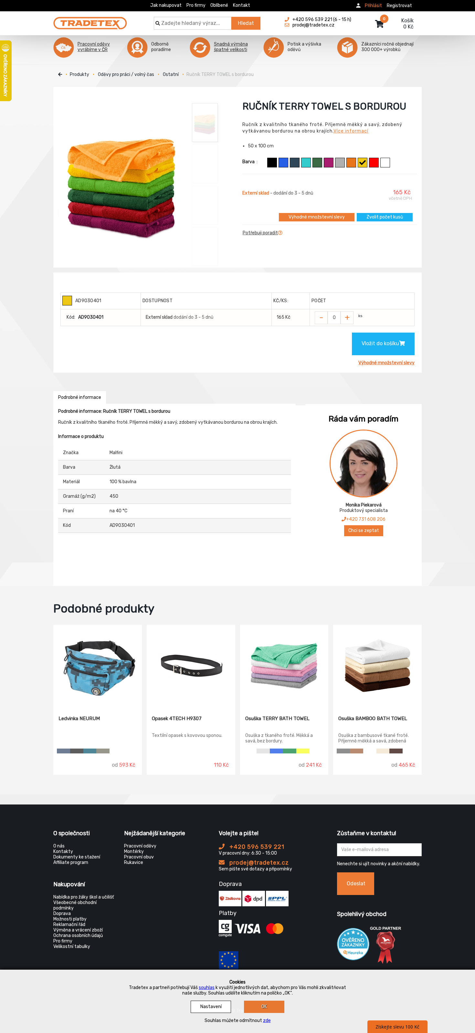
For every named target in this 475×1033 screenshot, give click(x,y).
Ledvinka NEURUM (79, 718)
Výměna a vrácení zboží (78, 930)
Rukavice (133, 862)
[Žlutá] (362, 162)
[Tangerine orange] (351, 162)
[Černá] (272, 162)
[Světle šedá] (263, 751)
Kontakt (241, 5)
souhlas (207, 987)
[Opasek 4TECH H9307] (191, 665)
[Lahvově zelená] (317, 162)
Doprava (62, 913)
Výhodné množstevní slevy (317, 217)
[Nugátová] (356, 751)
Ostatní (171, 74)
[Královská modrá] (283, 162)
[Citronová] (303, 751)
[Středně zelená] (289, 751)
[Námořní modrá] (295, 162)
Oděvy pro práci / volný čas (126, 74)
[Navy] (63, 751)
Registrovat (399, 5)
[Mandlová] (383, 751)
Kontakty (63, 851)
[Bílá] (385, 162)
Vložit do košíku (380, 343)
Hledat (246, 23)
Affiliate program (70, 862)
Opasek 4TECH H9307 (177, 718)
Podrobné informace (79, 397)
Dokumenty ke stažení (76, 857)
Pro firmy (196, 5)
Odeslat (356, 883)
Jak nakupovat (166, 5)
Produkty (79, 74)
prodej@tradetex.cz (258, 862)
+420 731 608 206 (365, 519)
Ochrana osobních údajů (78, 935)
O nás (59, 846)
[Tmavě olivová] (103, 751)
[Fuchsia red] (328, 162)
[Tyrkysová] (306, 162)
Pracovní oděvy (140, 846)
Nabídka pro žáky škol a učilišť (83, 897)
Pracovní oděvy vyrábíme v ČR (94, 46)
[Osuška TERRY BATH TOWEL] (284, 665)
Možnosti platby (70, 919)
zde (267, 1020)
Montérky (134, 851)
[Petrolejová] (90, 751)
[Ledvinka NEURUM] (98, 665)
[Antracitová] (76, 751)
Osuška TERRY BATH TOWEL (277, 718)
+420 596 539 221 (256, 846)
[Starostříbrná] (340, 162)
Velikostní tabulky (71, 946)
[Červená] (374, 162)
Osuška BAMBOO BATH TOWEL (372, 718)
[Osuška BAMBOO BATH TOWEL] (377, 665)
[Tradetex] (90, 20)
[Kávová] (396, 751)
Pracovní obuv (139, 857)
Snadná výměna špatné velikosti (231, 46)
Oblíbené (219, 5)
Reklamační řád (69, 924)
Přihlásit (373, 5)
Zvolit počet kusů (384, 217)
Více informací (350, 131)
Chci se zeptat (363, 530)
